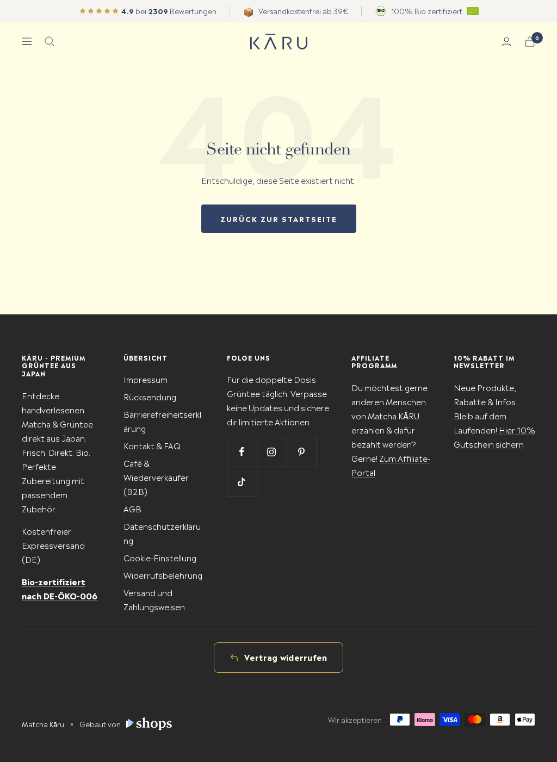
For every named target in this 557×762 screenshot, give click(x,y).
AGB (132, 508)
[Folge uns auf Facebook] (242, 452)
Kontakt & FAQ (152, 445)
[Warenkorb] (529, 41)
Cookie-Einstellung (159, 557)
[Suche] (49, 41)
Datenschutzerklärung (162, 532)
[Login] (506, 41)
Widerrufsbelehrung (162, 574)
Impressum (145, 379)
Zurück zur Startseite (278, 218)
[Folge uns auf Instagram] (272, 452)
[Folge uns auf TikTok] (242, 482)
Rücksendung (149, 396)
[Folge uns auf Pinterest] (302, 452)
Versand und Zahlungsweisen (154, 599)
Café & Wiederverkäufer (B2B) (156, 476)
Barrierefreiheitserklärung (162, 420)
